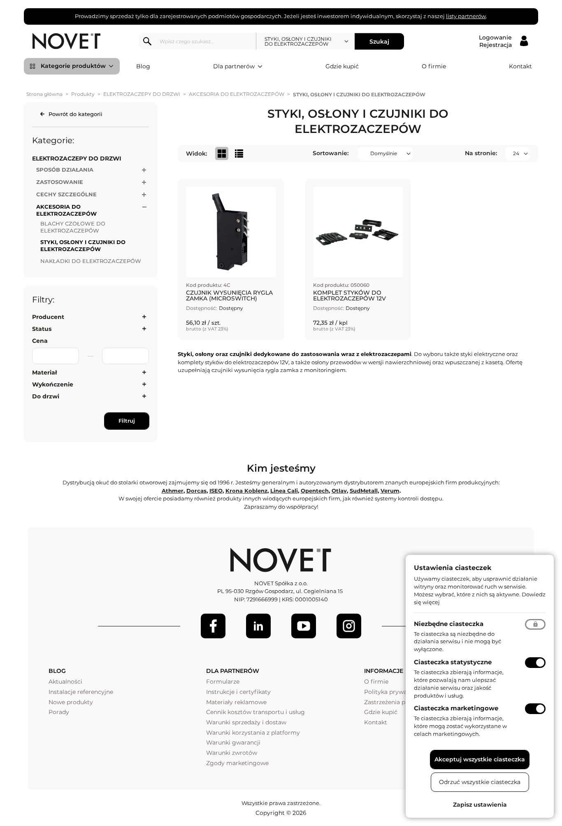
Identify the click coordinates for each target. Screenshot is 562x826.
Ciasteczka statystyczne (453, 662)
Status (41, 329)
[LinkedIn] (258, 626)
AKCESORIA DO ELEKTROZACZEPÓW (236, 94)
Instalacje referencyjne (81, 692)
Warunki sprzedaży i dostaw (246, 722)
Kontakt (520, 66)
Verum (390, 490)
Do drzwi (45, 396)
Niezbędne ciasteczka (448, 624)
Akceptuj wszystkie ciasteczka (479, 759)
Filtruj (126, 420)
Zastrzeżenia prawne (393, 702)
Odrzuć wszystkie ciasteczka (479, 782)
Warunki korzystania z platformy (253, 732)
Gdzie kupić (342, 66)
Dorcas (196, 490)
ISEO (216, 490)
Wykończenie (52, 384)
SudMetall (364, 490)
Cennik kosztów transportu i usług (255, 712)
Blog (143, 66)
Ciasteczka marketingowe (456, 708)
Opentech (315, 490)
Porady (59, 712)
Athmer (172, 490)
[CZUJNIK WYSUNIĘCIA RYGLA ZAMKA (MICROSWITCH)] (231, 259)
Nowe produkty (71, 702)
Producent (48, 317)
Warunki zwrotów (231, 752)
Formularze (222, 681)
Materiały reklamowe (236, 702)
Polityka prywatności (394, 692)
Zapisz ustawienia (480, 804)
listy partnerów (466, 16)
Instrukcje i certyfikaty (238, 692)
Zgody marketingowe (237, 763)
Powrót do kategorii (75, 114)
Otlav (339, 490)
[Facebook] (213, 626)
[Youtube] (303, 626)
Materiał (44, 372)
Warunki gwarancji (233, 742)
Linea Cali (284, 490)
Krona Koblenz (246, 490)
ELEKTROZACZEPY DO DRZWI (141, 94)
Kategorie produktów (73, 66)
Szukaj (379, 41)
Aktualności (65, 681)
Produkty (83, 94)
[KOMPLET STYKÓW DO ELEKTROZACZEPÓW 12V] (358, 259)
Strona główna (44, 94)
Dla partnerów (234, 66)
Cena (40, 340)
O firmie (434, 66)
